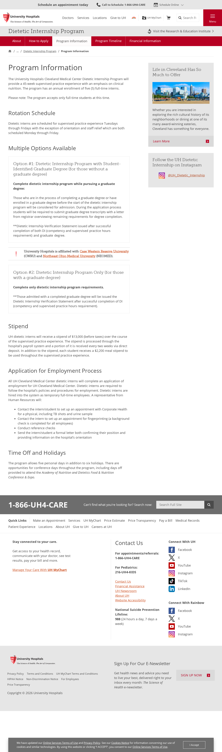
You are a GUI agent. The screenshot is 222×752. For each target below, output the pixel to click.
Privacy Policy (92, 743)
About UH (122, 595)
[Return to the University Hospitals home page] (28, 18)
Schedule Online (169, 4)
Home (9, 51)
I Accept (194, 745)
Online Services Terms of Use (60, 743)
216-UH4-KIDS (125, 572)
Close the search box (201, 17)
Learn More (161, 141)
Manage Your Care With (39, 570)
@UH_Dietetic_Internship (186, 175)
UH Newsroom (126, 591)
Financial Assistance (129, 586)
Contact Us (123, 581)
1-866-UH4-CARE (38, 505)
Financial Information (145, 41)
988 (117, 619)
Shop (168, 18)
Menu (212, 21)
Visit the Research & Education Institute (182, 31)
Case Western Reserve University (104, 251)
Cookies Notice (120, 743)
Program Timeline (108, 41)
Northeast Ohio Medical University (69, 256)
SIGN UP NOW (191, 675)
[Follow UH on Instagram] (163, 174)
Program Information (71, 41)
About (16, 41)
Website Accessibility (130, 600)
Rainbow (133, 18)
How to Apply (38, 41)
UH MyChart (154, 17)
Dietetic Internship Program (39, 51)
